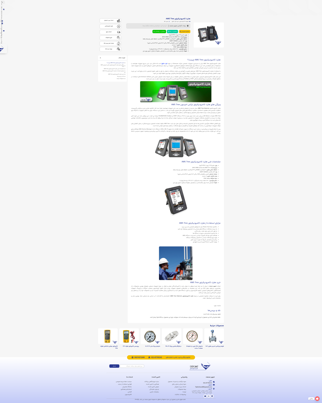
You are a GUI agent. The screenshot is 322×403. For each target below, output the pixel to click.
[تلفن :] (214, 382)
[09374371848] (132, 357)
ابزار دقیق (164, 64)
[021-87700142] (149, 357)
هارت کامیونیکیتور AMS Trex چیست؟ (115, 63)
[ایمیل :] (214, 385)
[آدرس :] (214, 389)
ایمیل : (210, 385)
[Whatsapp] (2, 22)
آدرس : (210, 389)
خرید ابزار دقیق (175, 21)
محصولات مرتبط (120, 78)
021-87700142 (156, 357)
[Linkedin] (2, 21)
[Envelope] (2, 23)
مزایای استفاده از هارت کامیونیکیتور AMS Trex (113, 71)
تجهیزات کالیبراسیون (184, 21)
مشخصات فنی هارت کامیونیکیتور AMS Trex (114, 69)
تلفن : (210, 381)
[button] (100, 57)
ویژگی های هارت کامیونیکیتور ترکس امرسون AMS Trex (112, 66)
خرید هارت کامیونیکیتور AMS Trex (116, 74)
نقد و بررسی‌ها (120, 76)
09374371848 (139, 357)
